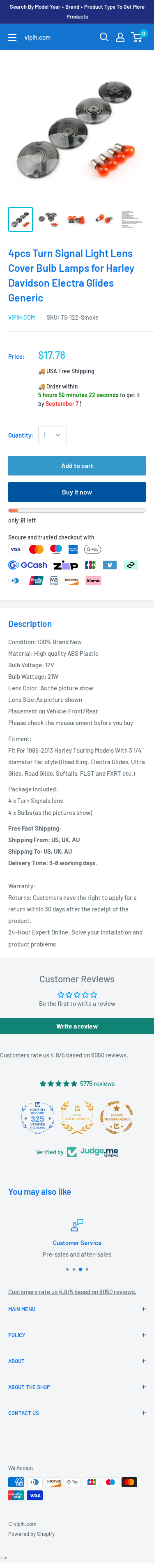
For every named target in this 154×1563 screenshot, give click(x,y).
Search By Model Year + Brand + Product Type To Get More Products (77, 11)
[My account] (120, 37)
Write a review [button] (77, 1026)
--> (82, 127)
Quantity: (20, 435)
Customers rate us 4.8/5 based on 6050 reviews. (64, 1055)
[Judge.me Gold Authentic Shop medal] (77, 1117)
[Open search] (104, 37)
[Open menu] (12, 37)
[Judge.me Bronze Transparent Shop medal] (116, 1117)
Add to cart (77, 465)
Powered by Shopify (31, 1533)
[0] (137, 37)
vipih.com (21, 317)
